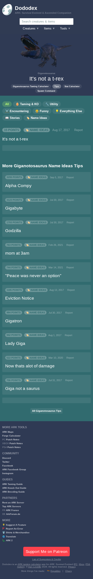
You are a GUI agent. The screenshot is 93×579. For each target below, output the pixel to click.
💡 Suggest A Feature (14, 525)
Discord (6, 458)
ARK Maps (8, 432)
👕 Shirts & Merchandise (16, 532)
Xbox (81, 564)
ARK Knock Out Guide (14, 488)
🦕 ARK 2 (7, 540)
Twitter (5, 462)
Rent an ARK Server (13, 502)
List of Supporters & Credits (46, 559)
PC (75, 564)
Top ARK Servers (11, 506)
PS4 (88, 564)
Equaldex (55, 571)
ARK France (12, 510)
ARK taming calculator (29, 564)
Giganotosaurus (46, 73)
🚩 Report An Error (12, 528)
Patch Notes (12, 439)
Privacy (71, 566)
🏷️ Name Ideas (36, 130)
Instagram (7, 473)
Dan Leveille (34, 566)
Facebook (7, 465)
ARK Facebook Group (14, 469)
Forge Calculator (11, 435)
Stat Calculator (72, 86)
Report (78, 130)
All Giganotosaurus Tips (46, 410)
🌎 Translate (9, 536)
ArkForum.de (13, 514)
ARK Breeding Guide (13, 492)
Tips (56, 86)
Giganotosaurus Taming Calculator (31, 86)
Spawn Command (46, 91)
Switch (20, 566)
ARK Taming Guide (12, 484)
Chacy (68, 571)
